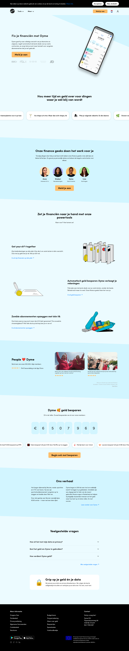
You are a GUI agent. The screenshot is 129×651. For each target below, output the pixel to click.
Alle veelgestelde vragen (89, 564)
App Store (114, 386)
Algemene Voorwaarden (18, 624)
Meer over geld (52, 621)
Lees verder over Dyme (89, 505)
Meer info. (69, 4)
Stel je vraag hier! (90, 615)
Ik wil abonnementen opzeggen (22, 328)
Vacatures (13, 630)
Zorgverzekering (52, 618)
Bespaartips (51, 624)
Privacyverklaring (16, 621)
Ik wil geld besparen (74, 295)
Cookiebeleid (14, 627)
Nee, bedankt (112, 4)
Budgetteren (51, 615)
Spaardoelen (51, 627)
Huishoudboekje (52, 630)
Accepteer (98, 4)
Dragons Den (14, 615)
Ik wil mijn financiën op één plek (22, 258)
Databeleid (14, 618)
